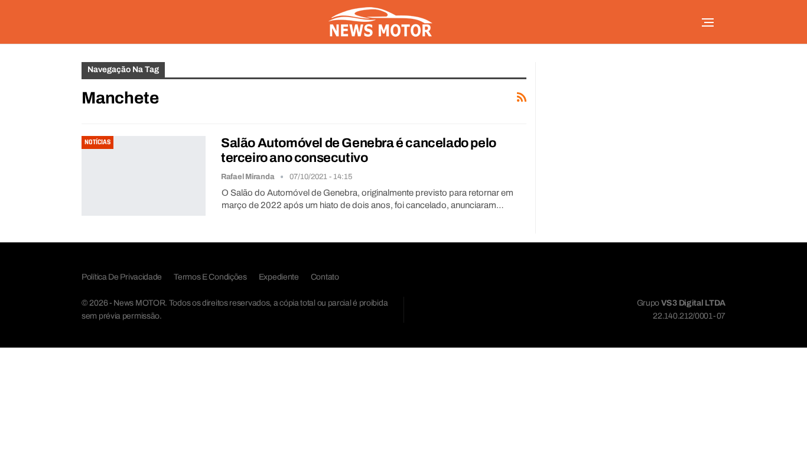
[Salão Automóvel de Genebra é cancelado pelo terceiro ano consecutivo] (144, 175)
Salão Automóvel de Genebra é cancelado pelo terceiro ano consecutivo (358, 150)
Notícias (97, 142)
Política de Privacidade (122, 277)
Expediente (279, 277)
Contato (325, 277)
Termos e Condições (210, 277)
